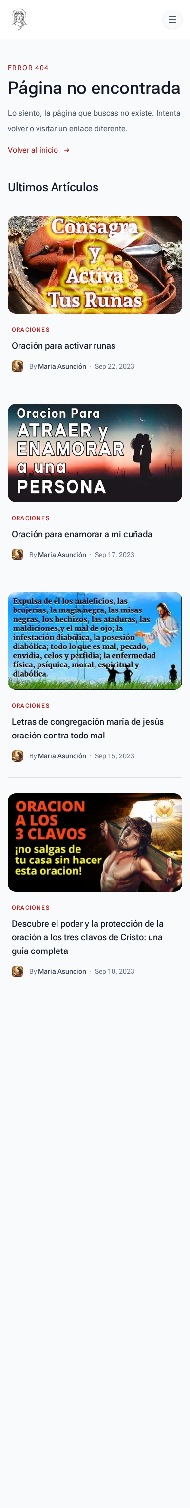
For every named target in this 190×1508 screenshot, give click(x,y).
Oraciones (31, 329)
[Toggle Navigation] (172, 19)
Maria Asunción (63, 366)
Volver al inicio (33, 150)
